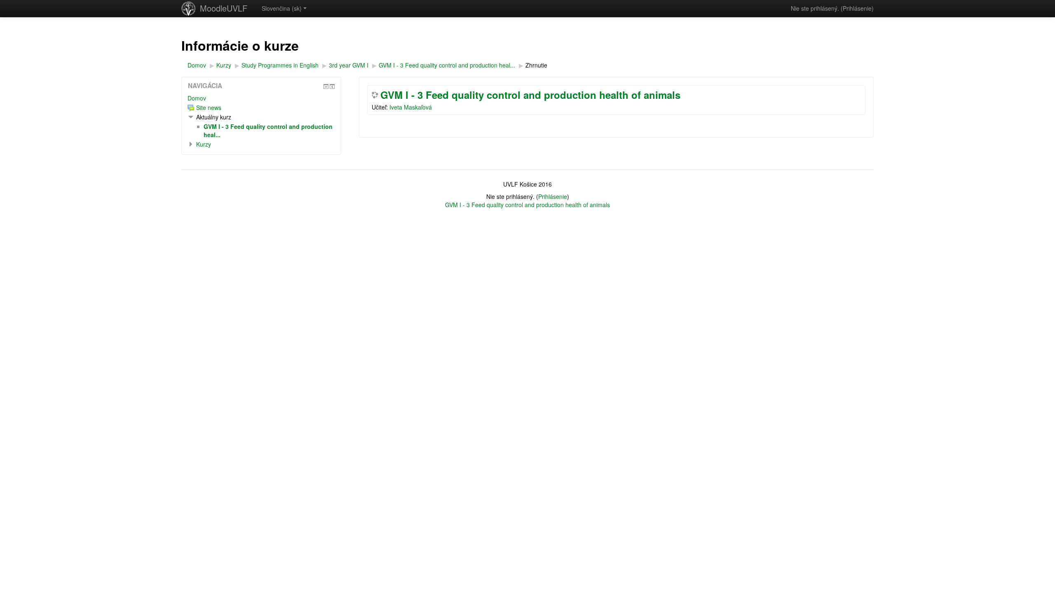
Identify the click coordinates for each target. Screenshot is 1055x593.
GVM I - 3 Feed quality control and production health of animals (530, 95)
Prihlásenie (857, 8)
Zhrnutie (536, 65)
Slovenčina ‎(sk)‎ (282, 8)
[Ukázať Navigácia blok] (326, 86)
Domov (197, 98)
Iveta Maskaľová (410, 107)
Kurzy (203, 144)
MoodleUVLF (223, 8)
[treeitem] (261, 98)
